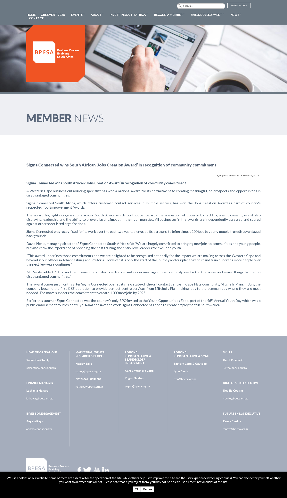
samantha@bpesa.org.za (41, 367)
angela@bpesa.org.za (39, 428)
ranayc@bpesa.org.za (236, 428)
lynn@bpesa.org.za (185, 379)
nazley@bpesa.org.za (88, 371)
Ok (137, 489)
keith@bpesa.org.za (235, 367)
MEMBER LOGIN (239, 5)
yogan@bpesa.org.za (137, 386)
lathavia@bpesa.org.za (39, 398)
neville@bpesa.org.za (235, 398)
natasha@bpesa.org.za (89, 386)
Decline (147, 489)
